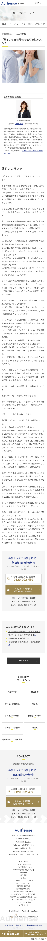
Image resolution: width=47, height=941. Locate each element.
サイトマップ (23, 905)
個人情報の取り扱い (23, 889)
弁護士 (23, 878)
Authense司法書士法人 (23, 848)
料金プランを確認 (37, 939)
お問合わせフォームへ (35, 933)
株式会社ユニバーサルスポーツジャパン (23, 854)
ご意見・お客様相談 (23, 864)
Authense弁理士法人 (23, 842)
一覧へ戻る (29, 660)
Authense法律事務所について (23, 870)
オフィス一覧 (23, 861)
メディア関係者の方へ (23, 867)
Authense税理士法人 (23, 838)
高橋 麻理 (19, 124)
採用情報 (23, 875)
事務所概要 (24, 872)
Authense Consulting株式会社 (23, 851)
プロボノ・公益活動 (23, 902)
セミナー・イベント (23, 883)
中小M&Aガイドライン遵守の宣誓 (23, 894)
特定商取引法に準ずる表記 (23, 891)
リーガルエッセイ (16, 24)
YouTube (34, 911)
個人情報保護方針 (23, 886)
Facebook (25, 911)
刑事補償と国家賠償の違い (19, 638)
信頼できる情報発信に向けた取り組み (23, 897)
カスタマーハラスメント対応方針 (24, 899)
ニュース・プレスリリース (23, 880)
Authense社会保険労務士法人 (23, 845)
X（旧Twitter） (14, 911)
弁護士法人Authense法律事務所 (23, 835)
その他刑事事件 (21, 34)
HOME (4, 24)
